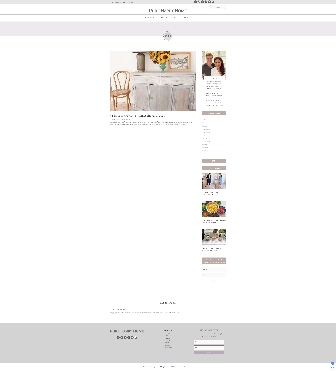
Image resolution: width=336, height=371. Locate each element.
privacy (185, 200)
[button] (326, 9)
